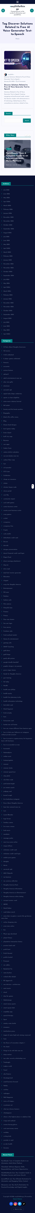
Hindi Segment (8, 709)
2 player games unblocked (11, 358)
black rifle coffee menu (10, 417)
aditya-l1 (6, 374)
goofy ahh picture (9, 658)
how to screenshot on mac (11, 745)
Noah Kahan (7, 908)
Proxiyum (6, 961)
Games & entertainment (10, 639)
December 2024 (8, 264)
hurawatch (6, 748)
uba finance (7, 1074)
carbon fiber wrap (9, 460)
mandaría (6, 834)
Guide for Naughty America (12, 674)
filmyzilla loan (7, 608)
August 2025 (7, 232)
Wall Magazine (8, 1097)
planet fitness (7, 938)
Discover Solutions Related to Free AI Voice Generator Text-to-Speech (17, 87)
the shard (6, 1046)
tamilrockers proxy (9, 1031)
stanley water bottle (9, 1023)
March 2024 (7, 291)
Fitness (5, 615)
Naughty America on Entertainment (14, 892)
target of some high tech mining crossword (17, 1035)
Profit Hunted (7, 953)
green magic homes (9, 670)
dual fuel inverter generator (12, 573)
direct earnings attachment (11, 561)
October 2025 (7, 225)
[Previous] (26, 135)
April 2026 (6, 201)
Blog (4, 421)
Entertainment (7, 588)
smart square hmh (9, 1008)
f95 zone (6, 592)
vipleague (6, 1093)
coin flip (6, 495)
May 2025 (6, 244)
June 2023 (6, 326)
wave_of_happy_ (8, 1101)
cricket (5, 518)
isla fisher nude (8, 780)
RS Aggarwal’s (7, 980)
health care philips (9, 689)
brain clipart (7, 432)
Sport (5, 1019)
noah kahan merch (9, 912)
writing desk (7, 1136)
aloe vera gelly (8, 382)
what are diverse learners (11, 1109)
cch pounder (7, 467)
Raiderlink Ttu (7, 969)
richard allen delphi (9, 976)
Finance (5, 611)
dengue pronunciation (10, 549)
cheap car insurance (9, 479)
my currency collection (10, 881)
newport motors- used (10, 900)
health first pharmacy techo (12, 697)
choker (5, 483)
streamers (6, 1027)
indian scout (7, 756)
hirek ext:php (7, 713)
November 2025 (8, 221)
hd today (6, 682)
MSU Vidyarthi (8, 873)
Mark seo (9, 165)
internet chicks (8, 768)
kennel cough (7, 795)
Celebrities (6, 475)
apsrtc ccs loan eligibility (11, 397)
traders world (7, 1066)
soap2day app (7, 1012)
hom (4, 716)
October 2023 (7, 310)
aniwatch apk (7, 390)
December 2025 (8, 217)
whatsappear (7, 1113)
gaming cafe (7, 643)
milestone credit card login (11, 853)
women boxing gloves (10, 1124)
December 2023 (8, 303)
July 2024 (6, 279)
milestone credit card (10, 850)
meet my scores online (10, 842)
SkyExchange (7, 1000)
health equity (7, 693)
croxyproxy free (8, 526)
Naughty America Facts (10, 885)
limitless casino (8, 822)
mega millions (7, 846)
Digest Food (7, 557)
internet (5, 764)
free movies (7, 627)
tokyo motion (7, 1054)
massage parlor (8, 838)
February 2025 (7, 256)
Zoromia (6, 1148)
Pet (4, 930)
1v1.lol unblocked (8, 355)
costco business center (10, 506)
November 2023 (8, 306)
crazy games (7, 514)
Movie (5, 865)
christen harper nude (10, 487)
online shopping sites (10, 922)
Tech (8, 149)
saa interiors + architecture (11, 984)
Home (18, 39)
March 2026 (7, 205)
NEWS (5, 904)
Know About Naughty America (13, 803)
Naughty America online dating (13, 896)
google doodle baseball (10, 662)
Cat (4, 464)
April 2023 (6, 334)
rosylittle (10, 74)
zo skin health (7, 1144)
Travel (5, 1070)
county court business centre (12, 510)
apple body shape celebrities (12, 393)
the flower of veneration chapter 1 (14, 1043)
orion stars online (8, 926)
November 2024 (8, 268)
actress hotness (8, 370)
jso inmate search (8, 787)
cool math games (8, 502)
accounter (6, 366)
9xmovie (6, 362)
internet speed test (9, 772)
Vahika (5, 1085)
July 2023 (6, 322)
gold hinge (6, 654)
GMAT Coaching (8, 646)
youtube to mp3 (8, 1140)
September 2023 (8, 314)
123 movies (6, 351)
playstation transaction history (12, 941)
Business (6, 440)
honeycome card (8, 720)
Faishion (5, 596)
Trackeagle (6, 1062)
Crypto (5, 530)
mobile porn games (9, 857)
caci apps (6, 444)
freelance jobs (7, 631)
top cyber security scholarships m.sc (14, 1058)
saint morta (7, 988)
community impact (9, 499)
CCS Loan (6, 471)
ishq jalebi (6, 776)
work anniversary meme (10, 1128)
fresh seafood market (10, 635)
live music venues (8, 826)
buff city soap (7, 436)
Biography (6, 413)
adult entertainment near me (12, 378)
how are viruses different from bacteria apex (17, 728)
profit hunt (6, 949)
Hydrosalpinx (7, 752)
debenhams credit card (10, 537)
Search (8, 113)
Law (4, 811)
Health (5, 685)
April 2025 (6, 248)
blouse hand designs (9, 425)
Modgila (6, 861)
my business (7, 877)
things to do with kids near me (13, 1050)
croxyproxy (6, 522)
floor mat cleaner (8, 619)
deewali (5, 545)
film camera (7, 604)
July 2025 (6, 236)
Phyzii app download (10, 934)
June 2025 (6, 240)
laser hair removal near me (11, 807)
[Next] (29, 135)
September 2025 (8, 229)
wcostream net (8, 1105)
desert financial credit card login (13, 553)
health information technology (12, 701)
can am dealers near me (11, 456)
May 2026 (6, 197)
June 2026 (6, 194)
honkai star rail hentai (10, 724)
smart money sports (9, 1004)
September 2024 (8, 275)
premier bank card (9, 945)
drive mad (6, 569)
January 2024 (7, 299)
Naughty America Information (12, 888)
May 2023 (6, 330)
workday (6, 1132)
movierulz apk (7, 869)
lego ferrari (7, 818)
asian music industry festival (12, 401)
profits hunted (7, 957)
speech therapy (8, 1015)
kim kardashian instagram (11, 799)
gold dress (6, 650)
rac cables (6, 965)
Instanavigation (8, 760)
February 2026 (8, 209)
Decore (5, 541)
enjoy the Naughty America (12, 584)
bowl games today (9, 429)
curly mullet (7, 534)
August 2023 (7, 318)
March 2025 (7, 252)
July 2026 (6, 190)
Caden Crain (7, 448)
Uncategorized (8, 1078)
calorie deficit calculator (11, 452)
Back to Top (18, 1209)
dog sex (5, 565)
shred (5, 992)
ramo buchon (7, 973)
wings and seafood (9, 1120)
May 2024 (6, 283)
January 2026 (7, 213)
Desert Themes (17, 1199)
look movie (6, 830)
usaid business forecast (10, 1082)
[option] (17, 154)
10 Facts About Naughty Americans (14, 347)
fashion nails (7, 600)
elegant (5, 580)
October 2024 (7, 271)
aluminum (6, 386)
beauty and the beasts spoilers (13, 409)
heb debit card (8, 705)
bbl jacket (6, 405)
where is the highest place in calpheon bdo (17, 1117)
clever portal (7, 491)
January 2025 (7, 260)
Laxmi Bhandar (8, 815)
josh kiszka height (9, 783)
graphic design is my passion (12, 666)
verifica (5, 1089)
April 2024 (6, 287)
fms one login (7, 623)
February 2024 (8, 295)
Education (6, 576)
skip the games (8, 996)
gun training (7, 678)
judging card (7, 791)
